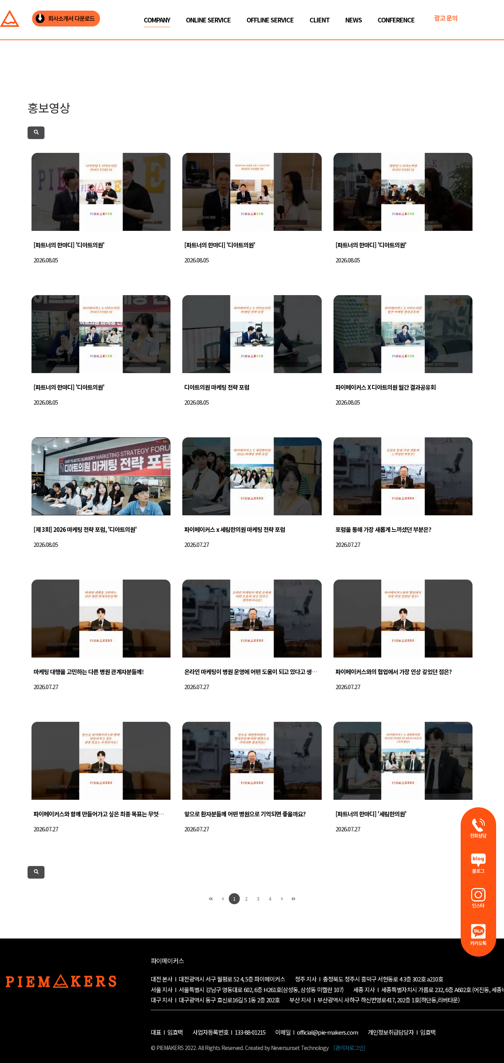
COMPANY (157, 19)
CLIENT (319, 19)
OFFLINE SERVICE (270, 19)
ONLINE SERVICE (208, 19)
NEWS (353, 19)
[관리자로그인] (349, 1048)
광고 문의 (446, 17)
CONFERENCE (396, 19)
